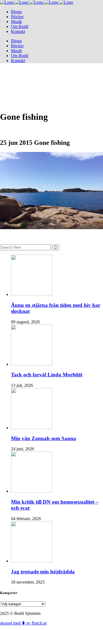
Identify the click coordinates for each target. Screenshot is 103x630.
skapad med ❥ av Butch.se (23, 623)
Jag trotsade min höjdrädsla (43, 572)
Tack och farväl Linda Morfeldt (46, 375)
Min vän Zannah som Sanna (43, 438)
